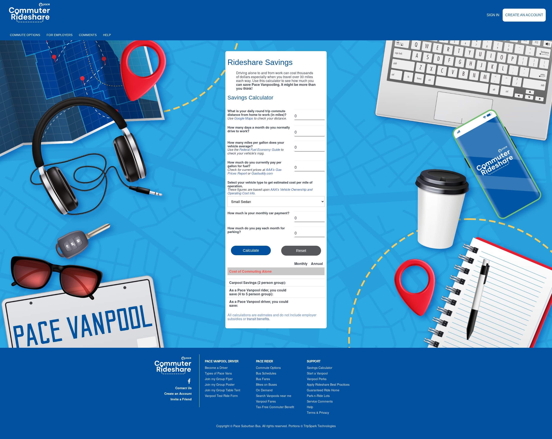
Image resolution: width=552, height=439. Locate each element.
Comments (88, 35)
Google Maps (243, 118)
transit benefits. (258, 318)
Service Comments (320, 401)
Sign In (493, 15)
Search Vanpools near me (273, 395)
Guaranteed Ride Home (323, 390)
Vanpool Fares (266, 401)
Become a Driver (216, 367)
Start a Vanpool (317, 373)
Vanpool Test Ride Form (221, 395)
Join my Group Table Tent (222, 390)
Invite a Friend (181, 399)
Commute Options (25, 35)
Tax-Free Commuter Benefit (275, 407)
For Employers (59, 35)
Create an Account (524, 15)
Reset (301, 251)
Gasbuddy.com (262, 173)
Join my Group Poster (220, 384)
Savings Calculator (319, 367)
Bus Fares (263, 379)
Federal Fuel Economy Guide (259, 149)
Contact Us (183, 388)
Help (107, 35)
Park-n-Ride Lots (318, 395)
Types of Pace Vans (218, 373)
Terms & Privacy (318, 412)
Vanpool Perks (316, 379)
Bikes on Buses (266, 384)
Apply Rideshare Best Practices (328, 384)
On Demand (264, 390)
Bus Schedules (266, 373)
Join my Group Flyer (219, 379)
